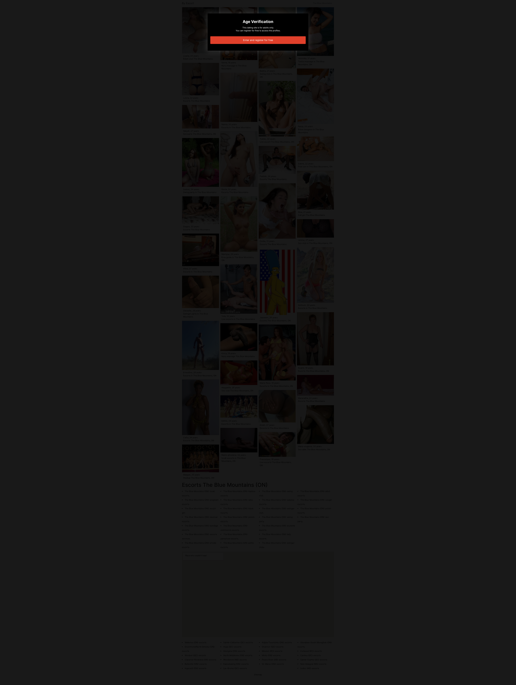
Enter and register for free (258, 40)
